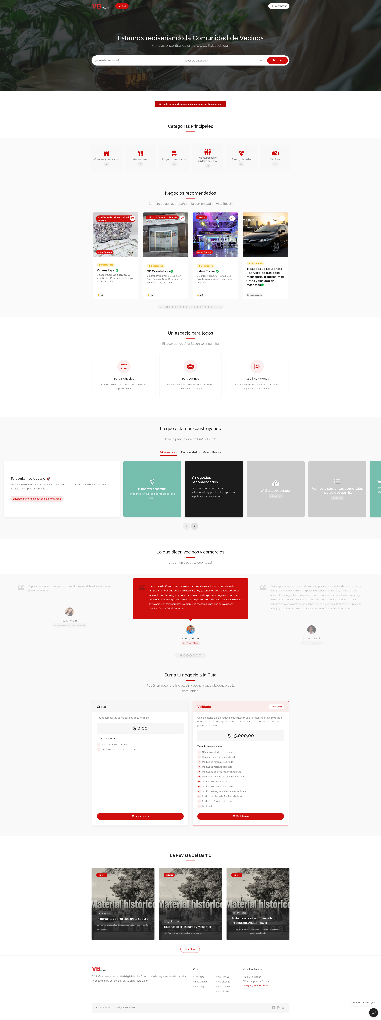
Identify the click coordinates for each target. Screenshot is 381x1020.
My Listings (224, 981)
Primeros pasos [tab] (168, 452)
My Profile (223, 976)
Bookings (200, 986)
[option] (116, 255)
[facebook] (273, 1007)
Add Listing (224, 991)
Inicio (123, 6)
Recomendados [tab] (190, 452)
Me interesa (142, 816)
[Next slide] (194, 526)
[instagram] (283, 1007)
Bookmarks (201, 981)
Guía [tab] (206, 452)
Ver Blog (190, 949)
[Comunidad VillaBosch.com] (101, 6)
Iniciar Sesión (280, 6)
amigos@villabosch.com (256, 985)
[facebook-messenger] (278, 1007)
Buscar (277, 60)
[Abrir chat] (373, 1012)
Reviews (199, 976)
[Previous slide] (186, 526)
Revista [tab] (216, 452)
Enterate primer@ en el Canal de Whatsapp (37, 498)
